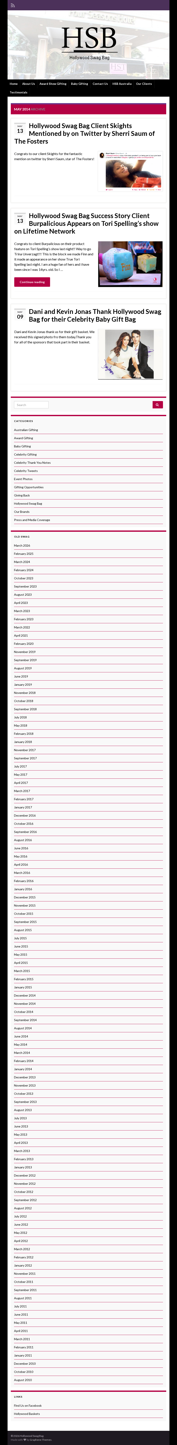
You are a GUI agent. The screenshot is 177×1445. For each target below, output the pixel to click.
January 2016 (23, 889)
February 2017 (23, 799)
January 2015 (23, 987)
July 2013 (20, 1118)
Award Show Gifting (53, 83)
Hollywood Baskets (27, 1414)
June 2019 (21, 676)
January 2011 (23, 1355)
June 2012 (21, 1224)
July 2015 (20, 938)
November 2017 (25, 750)
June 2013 (21, 1126)
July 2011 (20, 1306)
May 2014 (20, 1044)
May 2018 (20, 725)
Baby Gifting (79, 83)
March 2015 (22, 971)
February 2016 (23, 881)
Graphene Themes (41, 1439)
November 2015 (25, 905)
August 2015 (23, 930)
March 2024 (22, 562)
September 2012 (25, 1200)
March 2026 (22, 545)
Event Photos (23, 479)
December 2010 (25, 1363)
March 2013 (22, 1151)
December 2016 (25, 815)
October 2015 (23, 913)
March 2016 (22, 872)
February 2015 (23, 979)
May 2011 (20, 1322)
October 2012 (23, 1192)
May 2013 (20, 1134)
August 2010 (23, 1380)
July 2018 (20, 717)
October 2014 (23, 1012)
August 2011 (23, 1298)
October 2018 (23, 701)
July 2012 (20, 1216)
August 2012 (23, 1208)
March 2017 (22, 791)
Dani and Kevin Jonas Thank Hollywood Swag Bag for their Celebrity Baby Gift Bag (95, 315)
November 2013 (25, 1085)
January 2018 (23, 742)
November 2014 (25, 1003)
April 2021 (21, 635)
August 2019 (23, 668)
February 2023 (23, 619)
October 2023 (23, 578)
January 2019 (23, 684)
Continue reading (32, 282)
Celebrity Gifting (25, 454)
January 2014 (23, 1069)
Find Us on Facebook (28, 1405)
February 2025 (23, 553)
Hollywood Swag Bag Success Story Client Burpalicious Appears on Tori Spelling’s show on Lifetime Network (86, 223)
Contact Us (100, 83)
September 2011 (25, 1290)
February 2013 (23, 1159)
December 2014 (25, 995)
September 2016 (25, 832)
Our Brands (22, 511)
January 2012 (23, 1265)
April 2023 (21, 603)
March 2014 (22, 1052)
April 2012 (21, 1241)
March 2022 (22, 627)
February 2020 (23, 643)
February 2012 (23, 1257)
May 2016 (20, 856)
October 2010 (23, 1372)
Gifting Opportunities (29, 487)
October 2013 (23, 1093)
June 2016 (21, 848)
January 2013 (23, 1167)
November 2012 (25, 1183)
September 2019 (25, 660)
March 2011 (22, 1339)
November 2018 (25, 693)
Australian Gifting (26, 430)
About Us (28, 83)
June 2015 (21, 946)
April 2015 (21, 962)
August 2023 (23, 594)
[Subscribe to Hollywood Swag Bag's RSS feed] (13, 5)
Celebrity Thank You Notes (32, 462)
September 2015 (25, 922)
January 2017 (23, 807)
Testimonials (18, 92)
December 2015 (25, 897)
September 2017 (25, 758)
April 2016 (21, 864)
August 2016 (23, 840)
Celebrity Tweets (26, 471)
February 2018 (23, 733)
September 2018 (25, 709)
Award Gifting (23, 438)
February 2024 (23, 570)
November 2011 (25, 1273)
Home (14, 83)
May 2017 (20, 774)
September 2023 (25, 586)
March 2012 (22, 1249)
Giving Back (22, 495)
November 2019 (25, 652)
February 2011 (23, 1347)
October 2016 (23, 823)
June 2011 (21, 1314)
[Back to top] (167, 1435)
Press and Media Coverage (32, 520)
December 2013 (25, 1077)
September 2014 (25, 1020)
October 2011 (23, 1282)
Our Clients (144, 83)
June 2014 (21, 1036)
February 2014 (23, 1061)
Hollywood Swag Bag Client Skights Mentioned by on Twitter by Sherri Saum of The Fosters (84, 133)
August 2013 (23, 1110)
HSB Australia (121, 83)
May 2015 (20, 954)
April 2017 (21, 783)
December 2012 (25, 1175)
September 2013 (25, 1102)
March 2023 (22, 611)
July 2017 (20, 766)
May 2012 (20, 1232)
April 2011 (21, 1331)
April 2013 (21, 1142)
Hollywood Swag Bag (28, 503)
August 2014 (23, 1028)
